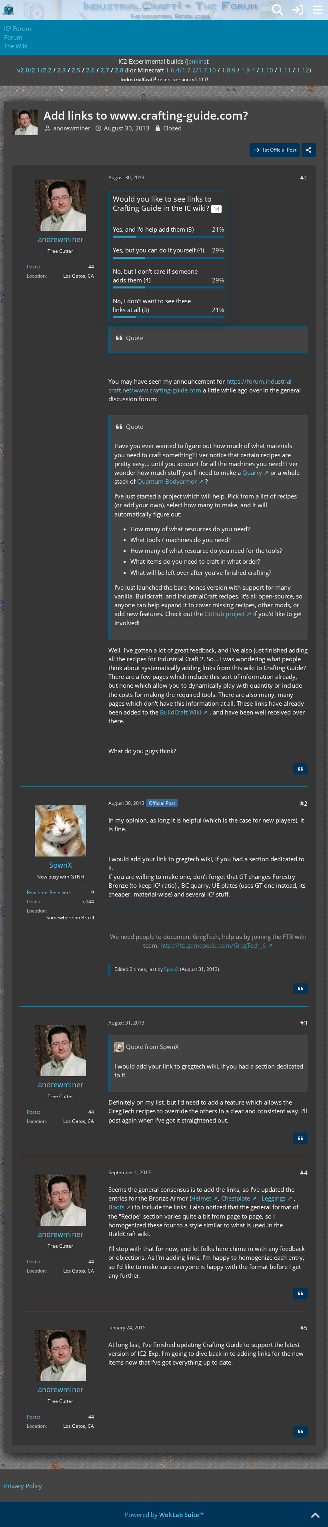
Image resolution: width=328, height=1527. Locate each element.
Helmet (201, 1198)
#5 (304, 1328)
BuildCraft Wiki (180, 712)
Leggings (274, 1198)
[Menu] (318, 10)
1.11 (285, 70)
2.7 (104, 70)
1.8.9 (229, 70)
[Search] (278, 10)
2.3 (61, 70)
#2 (304, 803)
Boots (116, 1207)
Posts (33, 266)
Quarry (252, 472)
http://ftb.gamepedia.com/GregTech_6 (213, 945)
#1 (304, 178)
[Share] (309, 150)
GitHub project (224, 614)
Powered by (164, 1515)
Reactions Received (48, 892)
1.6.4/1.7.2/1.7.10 (191, 70)
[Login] (298, 10)
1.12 (303, 70)
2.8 (119, 70)
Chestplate (235, 1198)
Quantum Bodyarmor (167, 481)
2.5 (76, 70)
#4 (304, 1173)
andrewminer (71, 128)
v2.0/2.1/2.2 (34, 70)
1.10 (267, 70)
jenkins (196, 61)
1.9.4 (248, 70)
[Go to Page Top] (315, 1516)
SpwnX (171, 969)
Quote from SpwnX (152, 1047)
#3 (304, 1023)
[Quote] (300, 769)
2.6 (90, 70)
